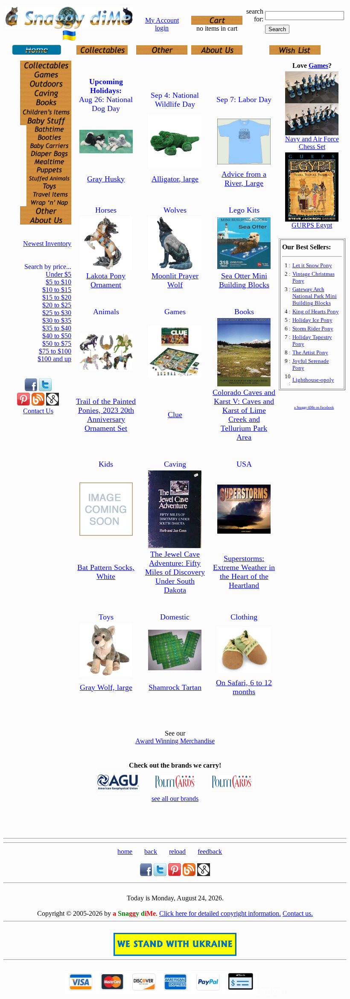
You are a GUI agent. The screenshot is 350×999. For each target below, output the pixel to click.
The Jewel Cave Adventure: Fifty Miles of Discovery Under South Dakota (175, 572)
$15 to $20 (56, 297)
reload (177, 851)
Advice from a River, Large (244, 178)
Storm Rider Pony (312, 328)
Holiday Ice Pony (312, 320)
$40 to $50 (56, 335)
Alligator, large (175, 179)
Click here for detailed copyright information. (220, 913)
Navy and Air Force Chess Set (312, 142)
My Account (162, 20)
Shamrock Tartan (175, 687)
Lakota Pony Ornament (105, 280)
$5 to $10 (58, 282)
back (150, 851)
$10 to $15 (56, 289)
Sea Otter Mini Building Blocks (244, 280)
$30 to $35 (56, 320)
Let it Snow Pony (312, 265)
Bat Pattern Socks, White (105, 572)
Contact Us (38, 411)
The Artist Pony (310, 352)
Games (318, 65)
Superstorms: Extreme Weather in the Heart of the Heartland (244, 572)
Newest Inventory (47, 243)
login (162, 28)
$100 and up (54, 358)
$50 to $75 (56, 343)
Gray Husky (106, 179)
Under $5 (58, 274)
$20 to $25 (56, 305)
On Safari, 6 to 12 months (244, 687)
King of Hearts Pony (315, 311)
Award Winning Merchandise (175, 741)
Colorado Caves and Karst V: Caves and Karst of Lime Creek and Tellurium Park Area (244, 414)
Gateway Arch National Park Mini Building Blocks (314, 296)
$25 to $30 (56, 312)
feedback (210, 851)
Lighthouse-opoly (313, 380)
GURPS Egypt (312, 225)
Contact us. (298, 913)
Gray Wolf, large (106, 687)
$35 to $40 (56, 328)
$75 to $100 (55, 351)
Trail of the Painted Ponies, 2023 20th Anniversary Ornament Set (106, 414)
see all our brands (175, 798)
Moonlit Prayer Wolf (175, 280)
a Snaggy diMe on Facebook (314, 407)
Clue (175, 414)
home (124, 851)
